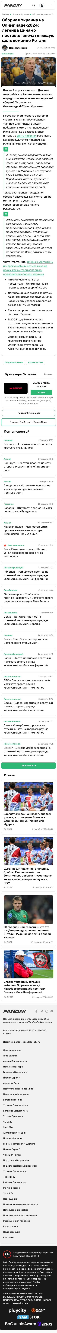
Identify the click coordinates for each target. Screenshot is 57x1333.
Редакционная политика (16, 1221)
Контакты (8, 1237)
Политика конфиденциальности (20, 1204)
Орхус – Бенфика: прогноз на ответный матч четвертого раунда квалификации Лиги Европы (26, 620)
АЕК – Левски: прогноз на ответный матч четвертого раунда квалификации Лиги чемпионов (27, 684)
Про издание (10, 1199)
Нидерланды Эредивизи (16, 1094)
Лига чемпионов (15, 545)
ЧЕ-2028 (7, 1121)
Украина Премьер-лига (15, 1105)
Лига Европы (10, 590)
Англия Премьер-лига (15, 1061)
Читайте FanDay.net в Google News (28, 422)
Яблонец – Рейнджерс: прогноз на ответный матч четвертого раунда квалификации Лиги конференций (26, 575)
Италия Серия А (11, 1077)
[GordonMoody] (38, 1310)
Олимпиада (7, 54)
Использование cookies (15, 1210)
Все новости (29, 765)
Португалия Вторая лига (16, 1160)
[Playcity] (17, 1310)
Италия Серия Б (11, 1149)
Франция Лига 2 (12, 1155)
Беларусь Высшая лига (15, 1110)
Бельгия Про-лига (12, 1099)
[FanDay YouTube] (52, 1012)
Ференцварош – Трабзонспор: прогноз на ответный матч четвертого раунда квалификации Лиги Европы (28, 598)
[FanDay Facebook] (36, 1012)
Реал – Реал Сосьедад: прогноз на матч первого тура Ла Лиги (26, 641)
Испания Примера (13, 1066)
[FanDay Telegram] (41, 1012)
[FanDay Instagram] (46, 1012)
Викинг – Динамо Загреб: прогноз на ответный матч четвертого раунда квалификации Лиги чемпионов (27, 751)
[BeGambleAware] (20, 1324)
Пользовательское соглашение (20, 1215)
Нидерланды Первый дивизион (20, 1166)
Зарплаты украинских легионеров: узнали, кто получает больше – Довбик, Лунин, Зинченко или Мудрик (27, 819)
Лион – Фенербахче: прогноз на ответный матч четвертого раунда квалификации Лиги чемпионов (26, 729)
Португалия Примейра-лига (18, 1088)
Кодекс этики (10, 1226)
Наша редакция (11, 1232)
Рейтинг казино (11, 1188)
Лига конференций (13, 567)
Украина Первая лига (14, 1171)
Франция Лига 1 (11, 1083)
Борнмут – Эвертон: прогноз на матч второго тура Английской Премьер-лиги (27, 466)
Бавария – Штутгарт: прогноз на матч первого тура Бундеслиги (28, 509)
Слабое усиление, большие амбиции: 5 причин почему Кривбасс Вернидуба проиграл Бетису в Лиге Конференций (24, 987)
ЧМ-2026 (8, 1127)
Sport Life (8, 1193)
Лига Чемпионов (12, 1050)
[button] (33, 5)
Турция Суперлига (13, 1116)
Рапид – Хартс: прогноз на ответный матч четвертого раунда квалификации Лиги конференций (27, 661)
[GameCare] (45, 1324)
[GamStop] (28, 1317)
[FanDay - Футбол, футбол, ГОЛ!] (13, 5)
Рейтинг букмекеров (29, 413)
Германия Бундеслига (15, 1072)
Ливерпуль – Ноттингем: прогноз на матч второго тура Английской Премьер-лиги (27, 489)
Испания (8, 440)
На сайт (41, 392)
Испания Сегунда (12, 1138)
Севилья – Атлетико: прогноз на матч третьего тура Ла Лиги (28, 445)
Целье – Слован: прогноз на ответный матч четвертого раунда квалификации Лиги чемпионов (28, 706)
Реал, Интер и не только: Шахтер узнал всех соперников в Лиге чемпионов (25, 553)
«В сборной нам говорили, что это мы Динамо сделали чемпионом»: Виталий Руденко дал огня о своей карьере (27, 932)
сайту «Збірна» (26, 135)
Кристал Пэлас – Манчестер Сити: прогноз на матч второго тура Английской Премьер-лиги (26, 530)
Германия (8, 504)
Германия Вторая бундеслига (19, 1144)
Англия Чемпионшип (14, 1132)
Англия (7, 459)
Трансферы (9, 1177)
